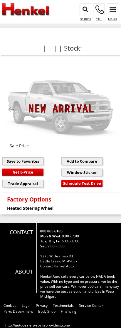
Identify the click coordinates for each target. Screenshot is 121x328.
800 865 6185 (51, 231)
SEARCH (85, 19)
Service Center (91, 305)
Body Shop (47, 311)
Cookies (10, 305)
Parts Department (18, 311)
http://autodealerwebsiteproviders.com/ (37, 325)
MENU (112, 19)
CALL (99, 19)
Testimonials (63, 305)
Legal (26, 305)
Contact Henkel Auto (57, 266)
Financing (68, 311)
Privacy (42, 305)
